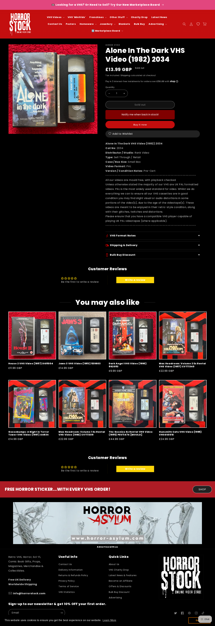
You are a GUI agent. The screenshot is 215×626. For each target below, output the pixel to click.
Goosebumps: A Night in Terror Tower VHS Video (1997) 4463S (28, 433)
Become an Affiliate (120, 580)
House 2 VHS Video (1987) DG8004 (30, 363)
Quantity (109, 87)
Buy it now (140, 124)
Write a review (135, 280)
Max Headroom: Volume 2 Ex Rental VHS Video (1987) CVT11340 (182, 365)
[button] (55, 17)
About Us (114, 564)
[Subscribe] (61, 613)
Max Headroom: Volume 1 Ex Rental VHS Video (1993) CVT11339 (82, 433)
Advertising (115, 597)
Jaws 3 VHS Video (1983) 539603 (80, 363)
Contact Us (65, 564)
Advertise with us (107, 547)
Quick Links (119, 557)
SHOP (202, 489)
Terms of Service (69, 586)
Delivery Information (71, 569)
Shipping (125, 75)
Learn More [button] (109, 620)
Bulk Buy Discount (119, 592)
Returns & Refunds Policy (73, 575)
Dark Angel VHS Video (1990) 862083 (128, 365)
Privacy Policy (67, 580)
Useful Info (68, 557)
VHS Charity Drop (119, 569)
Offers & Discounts (120, 586)
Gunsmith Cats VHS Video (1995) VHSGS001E (180, 433)
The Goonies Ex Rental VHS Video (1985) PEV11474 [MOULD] (131, 433)
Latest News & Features (122, 575)
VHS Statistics (67, 592)
